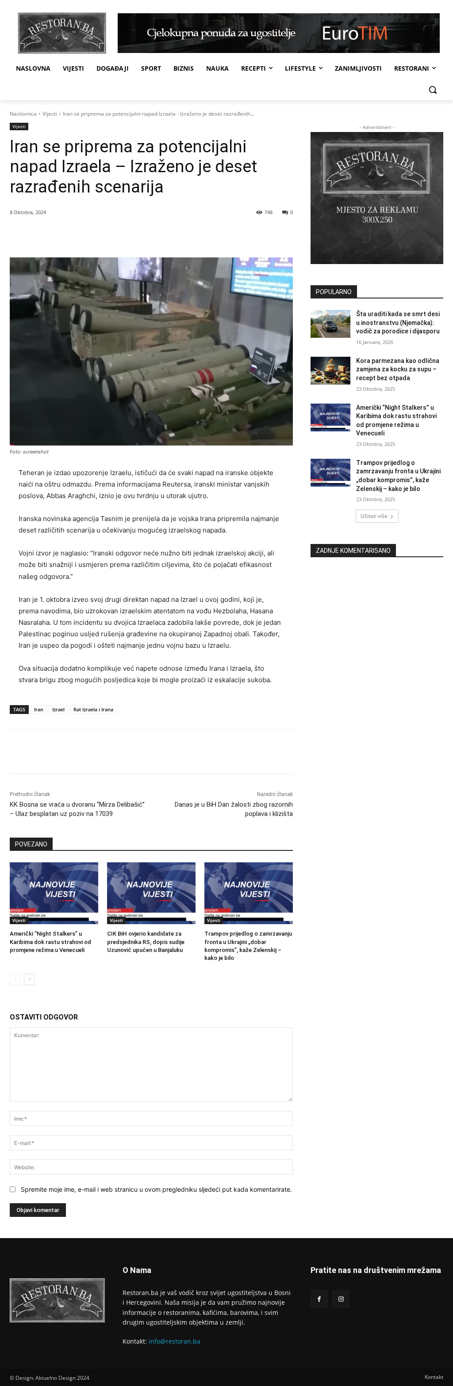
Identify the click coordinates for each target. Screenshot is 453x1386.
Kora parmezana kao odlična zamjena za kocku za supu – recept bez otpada (397, 369)
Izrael (58, 709)
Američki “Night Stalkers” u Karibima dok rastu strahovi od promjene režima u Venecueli (50, 941)
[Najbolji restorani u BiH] (62, 33)
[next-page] (29, 979)
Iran (38, 709)
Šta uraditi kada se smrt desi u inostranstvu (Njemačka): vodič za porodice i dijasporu (398, 322)
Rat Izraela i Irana (93, 709)
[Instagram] (340, 1298)
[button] (432, 89)
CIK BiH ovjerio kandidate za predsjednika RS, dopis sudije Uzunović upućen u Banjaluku (145, 941)
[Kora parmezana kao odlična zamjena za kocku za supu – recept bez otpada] (330, 371)
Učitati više (374, 516)
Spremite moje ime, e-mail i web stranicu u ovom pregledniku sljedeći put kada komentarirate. (156, 1189)
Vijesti (49, 113)
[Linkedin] (133, 235)
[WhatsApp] (113, 235)
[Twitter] (92, 235)
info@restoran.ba (174, 1341)
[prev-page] (15, 979)
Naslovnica (23, 113)
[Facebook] (72, 235)
